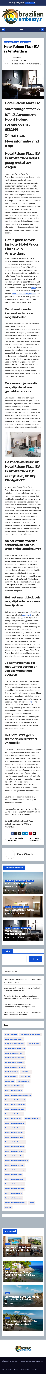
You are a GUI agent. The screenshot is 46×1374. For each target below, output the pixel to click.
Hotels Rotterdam (11, 1076)
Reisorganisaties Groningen (14, 1151)
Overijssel (15, 928)
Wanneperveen (25, 928)
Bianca (10, 1254)
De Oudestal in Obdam (19, 910)
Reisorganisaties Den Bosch (14, 1123)
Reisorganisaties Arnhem (13, 1114)
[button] (39, 29)
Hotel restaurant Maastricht (14, 1058)
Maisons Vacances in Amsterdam (18, 885)
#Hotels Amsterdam (20, 64)
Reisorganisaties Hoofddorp (14, 1170)
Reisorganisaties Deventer (14, 1132)
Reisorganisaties (23, 1081)
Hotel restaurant (33, 1044)
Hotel (33, 288)
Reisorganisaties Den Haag (14, 1128)
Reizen (31, 1202)
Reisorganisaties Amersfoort (15, 1100)
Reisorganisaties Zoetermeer (15, 1202)
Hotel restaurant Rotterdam (14, 1062)
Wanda (18, 58)
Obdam (26, 907)
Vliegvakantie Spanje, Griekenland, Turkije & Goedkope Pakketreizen (20, 1275)
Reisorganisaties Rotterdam (14, 1188)
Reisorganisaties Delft (32, 1118)
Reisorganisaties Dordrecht (14, 1137)
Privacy (23, 1364)
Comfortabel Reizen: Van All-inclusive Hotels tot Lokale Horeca (21, 1250)
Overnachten (25, 1076)
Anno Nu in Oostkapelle (34, 839)
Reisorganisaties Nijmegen (14, 1184)
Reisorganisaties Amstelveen (15, 1104)
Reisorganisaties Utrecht (13, 1198)
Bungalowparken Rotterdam (14, 1044)
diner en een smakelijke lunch (24, 293)
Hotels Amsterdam (11, 1072)
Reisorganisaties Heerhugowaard (16, 1160)
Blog (7, 1244)
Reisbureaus (9, 1081)
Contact (34, 1369)
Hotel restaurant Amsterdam (15, 1048)
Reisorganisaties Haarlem (14, 1156)
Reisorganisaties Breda (13, 1118)
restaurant (26, 615)
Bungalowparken (11, 1034)
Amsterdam (8, 42)
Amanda (23, 890)
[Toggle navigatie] (21, 29)
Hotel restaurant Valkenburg (15, 1067)
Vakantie (30, 880)
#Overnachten (35, 64)
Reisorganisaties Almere (13, 1090)
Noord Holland (26, 42)
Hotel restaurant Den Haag (14, 1053)
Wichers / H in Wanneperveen (15, 932)
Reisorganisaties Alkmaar (14, 1086)
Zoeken (35, 959)
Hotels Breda (26, 1072)
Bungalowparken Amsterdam (30, 1034)
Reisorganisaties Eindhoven (14, 1142)
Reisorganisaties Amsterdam (15, 1109)
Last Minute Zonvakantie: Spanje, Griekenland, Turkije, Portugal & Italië (21, 1324)
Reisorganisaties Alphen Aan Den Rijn (18, 1095)
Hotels (16, 42)
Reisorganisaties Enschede (14, 1146)
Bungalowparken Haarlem (14, 1039)
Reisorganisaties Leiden (13, 1174)
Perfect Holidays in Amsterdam (15, 839)
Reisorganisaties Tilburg (13, 1193)
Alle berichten (13, 1361)
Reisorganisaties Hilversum (14, 1165)
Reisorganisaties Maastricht (14, 1179)
